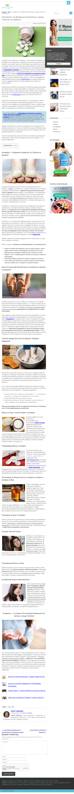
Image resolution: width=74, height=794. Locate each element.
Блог (9, 12)
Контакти (49, 781)
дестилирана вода (32, 460)
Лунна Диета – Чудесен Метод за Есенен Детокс (27, 690)
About (4, 707)
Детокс (55, 129)
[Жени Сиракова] (6, 717)
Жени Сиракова (17, 711)
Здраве (55, 124)
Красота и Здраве (27, 713)
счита (10, 189)
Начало (4, 12)
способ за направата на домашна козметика (24, 74)
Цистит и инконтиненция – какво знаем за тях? (26, 676)
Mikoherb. (6, 117)
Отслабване (57, 126)
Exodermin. (37, 234)
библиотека (25, 79)
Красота (55, 122)
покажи (15, 145)
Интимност (56, 131)
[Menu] (68, 2)
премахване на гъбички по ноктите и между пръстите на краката (22, 113)
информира (16, 95)
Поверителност (40, 781)
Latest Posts (11, 707)
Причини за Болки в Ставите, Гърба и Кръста (26, 697)
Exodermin (10, 319)
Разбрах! (58, 63)
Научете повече (59, 59)
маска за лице (40, 423)
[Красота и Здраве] (7, 9)
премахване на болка (11, 70)
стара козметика (34, 467)
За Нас (56, 781)
